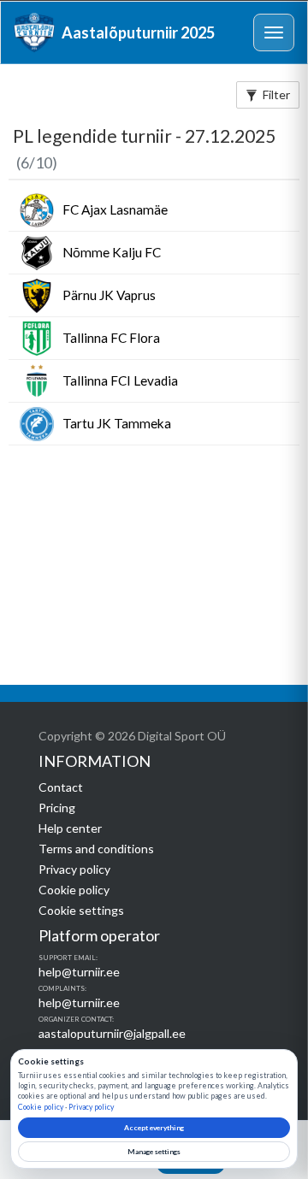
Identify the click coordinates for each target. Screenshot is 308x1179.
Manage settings (154, 1151)
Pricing (56, 807)
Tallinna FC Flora (111, 337)
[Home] (34, 32)
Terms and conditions (96, 848)
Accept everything (154, 1127)
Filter (276, 94)
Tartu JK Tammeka (116, 423)
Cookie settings (81, 910)
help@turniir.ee (79, 971)
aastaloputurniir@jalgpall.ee (112, 1033)
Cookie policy (74, 889)
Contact (60, 787)
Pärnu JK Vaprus (109, 295)
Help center (70, 828)
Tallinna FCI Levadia (120, 380)
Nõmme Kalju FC (111, 252)
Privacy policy (74, 869)
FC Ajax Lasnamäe (115, 209)
